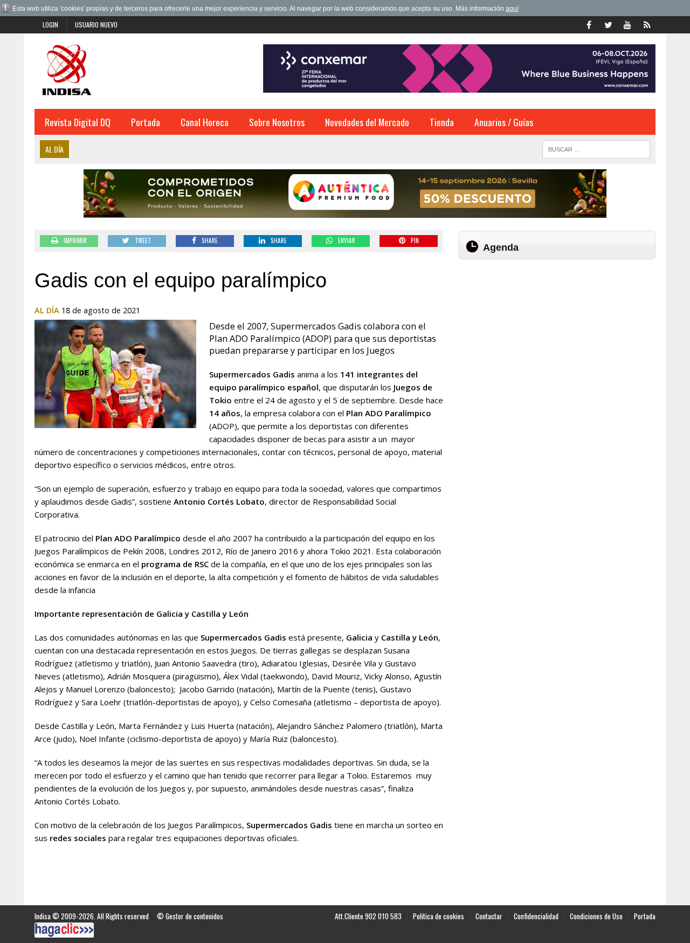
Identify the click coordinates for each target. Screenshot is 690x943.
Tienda (442, 122)
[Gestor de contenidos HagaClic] (64, 930)
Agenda (501, 247)
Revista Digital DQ (78, 122)
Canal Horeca (205, 122)
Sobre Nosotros (277, 122)
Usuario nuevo (96, 24)
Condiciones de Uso (596, 916)
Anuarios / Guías (503, 122)
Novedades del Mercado (367, 122)
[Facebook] (588, 23)
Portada (145, 122)
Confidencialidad (536, 916)
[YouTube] (627, 23)
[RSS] (647, 23)
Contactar (488, 916)
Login (50, 24)
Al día (46, 310)
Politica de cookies (438, 916)
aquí (512, 8)
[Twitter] (608, 23)
